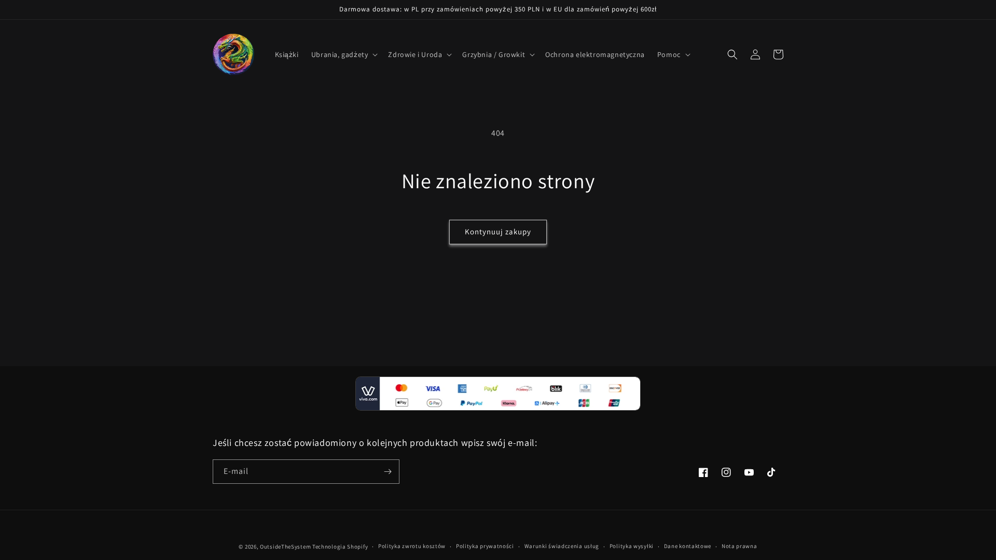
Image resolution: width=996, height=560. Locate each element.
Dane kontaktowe (688, 546)
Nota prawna (739, 546)
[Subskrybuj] (387, 471)
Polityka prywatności (485, 546)
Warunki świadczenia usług (562, 546)
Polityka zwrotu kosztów (412, 546)
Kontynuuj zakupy (498, 231)
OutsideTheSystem (285, 546)
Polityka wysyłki (632, 546)
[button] (343, 54)
